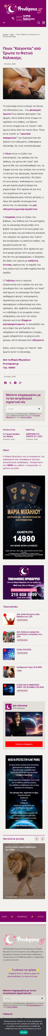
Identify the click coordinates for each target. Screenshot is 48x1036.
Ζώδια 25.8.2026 (24, 649)
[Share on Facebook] (5, 382)
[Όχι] (43, 1027)
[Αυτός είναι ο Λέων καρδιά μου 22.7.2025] (24, 871)
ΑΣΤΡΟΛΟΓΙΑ (22, 620)
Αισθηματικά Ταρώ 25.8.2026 (29, 667)
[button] (4, 8)
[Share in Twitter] (10, 382)
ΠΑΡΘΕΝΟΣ (10, 917)
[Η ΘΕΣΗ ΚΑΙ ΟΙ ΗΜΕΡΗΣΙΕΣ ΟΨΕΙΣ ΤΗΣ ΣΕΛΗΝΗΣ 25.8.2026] (9, 689)
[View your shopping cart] (43, 22)
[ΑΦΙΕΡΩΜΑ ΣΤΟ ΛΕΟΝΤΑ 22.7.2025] (34, 434)
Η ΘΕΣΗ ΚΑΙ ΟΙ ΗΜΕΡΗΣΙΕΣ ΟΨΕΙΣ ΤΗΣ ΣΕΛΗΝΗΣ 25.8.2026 (30, 686)
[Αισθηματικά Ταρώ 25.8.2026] (9, 672)
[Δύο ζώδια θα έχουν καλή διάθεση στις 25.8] (9, 619)
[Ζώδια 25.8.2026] (9, 654)
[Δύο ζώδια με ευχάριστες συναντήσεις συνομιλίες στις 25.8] (9, 636)
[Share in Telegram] (15, 382)
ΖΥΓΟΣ (29, 917)
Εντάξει (24, 1032)
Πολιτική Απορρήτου (33, 1005)
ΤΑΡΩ (19, 671)
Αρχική (5, 34)
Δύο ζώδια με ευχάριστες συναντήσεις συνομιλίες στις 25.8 (29, 634)
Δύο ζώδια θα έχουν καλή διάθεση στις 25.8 (28, 615)
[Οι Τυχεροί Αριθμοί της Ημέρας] (13, 434)
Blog (12, 34)
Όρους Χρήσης (26, 417)
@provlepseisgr (20, 705)
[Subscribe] (39, 408)
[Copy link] (20, 382)
